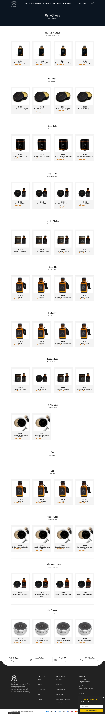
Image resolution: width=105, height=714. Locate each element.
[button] (18, 64)
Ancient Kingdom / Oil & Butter (63, 251)
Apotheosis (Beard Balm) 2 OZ (63, 109)
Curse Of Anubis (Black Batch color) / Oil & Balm (63, 204)
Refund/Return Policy (43, 692)
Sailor (63, 501)
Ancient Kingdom (85, 297)
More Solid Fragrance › (52, 613)
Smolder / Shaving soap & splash (20, 594)
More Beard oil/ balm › (52, 176)
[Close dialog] (103, 697)
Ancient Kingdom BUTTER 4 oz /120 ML (63, 157)
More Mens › (52, 455)
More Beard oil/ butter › (52, 224)
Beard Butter (59, 687)
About (39, 682)
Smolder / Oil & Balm (20, 204)
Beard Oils (59, 682)
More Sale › (52, 473)
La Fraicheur (42, 297)
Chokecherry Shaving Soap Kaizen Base (42, 547)
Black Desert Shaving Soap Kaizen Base (84, 547)
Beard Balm (59, 684)
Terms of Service (42, 687)
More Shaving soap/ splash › (52, 567)
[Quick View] (22, 53)
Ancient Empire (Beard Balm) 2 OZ (20, 109)
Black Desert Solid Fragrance (63, 640)
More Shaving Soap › (53, 519)
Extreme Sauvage (42, 501)
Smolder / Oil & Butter (20, 389)
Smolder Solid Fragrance (20, 640)
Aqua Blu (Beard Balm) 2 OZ (84, 109)
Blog (54, 4)
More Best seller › (52, 315)
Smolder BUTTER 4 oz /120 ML (20, 156)
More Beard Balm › (52, 81)
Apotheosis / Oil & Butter (85, 251)
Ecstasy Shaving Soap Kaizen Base (63, 547)
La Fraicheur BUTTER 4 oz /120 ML (42, 156)
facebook (81, 694)
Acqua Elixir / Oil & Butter (20, 251)
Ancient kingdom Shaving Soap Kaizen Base (20, 435)
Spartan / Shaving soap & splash (84, 594)
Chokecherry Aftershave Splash (41, 63)
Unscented (59, 702)
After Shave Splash (61, 689)
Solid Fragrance (47, 4)
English (11, 713)
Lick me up (20, 501)
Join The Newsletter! (91, 710)
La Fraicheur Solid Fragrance (41, 640)
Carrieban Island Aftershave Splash (63, 63)
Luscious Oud (85, 501)
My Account (41, 697)
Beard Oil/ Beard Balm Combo (63, 692)
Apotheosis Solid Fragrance (84, 640)
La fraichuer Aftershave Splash (85, 63)
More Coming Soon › (53, 407)
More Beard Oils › (52, 269)
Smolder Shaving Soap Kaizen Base (20, 547)
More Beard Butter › (52, 129)
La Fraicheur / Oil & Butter (63, 389)
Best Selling (59, 679)
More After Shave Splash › (52, 35)
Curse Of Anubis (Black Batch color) (63, 297)
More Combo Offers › (52, 361)
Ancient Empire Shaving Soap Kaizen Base (42, 435)
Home (25, 4)
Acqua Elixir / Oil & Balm (84, 204)
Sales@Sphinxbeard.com (86, 688)
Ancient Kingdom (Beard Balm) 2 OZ (41, 109)
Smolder (20, 297)
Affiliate (40, 684)
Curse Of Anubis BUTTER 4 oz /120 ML (85, 157)
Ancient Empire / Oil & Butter (42, 251)
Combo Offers (60, 4)
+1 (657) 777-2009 (84, 682)
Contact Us (40, 699)
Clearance (68, 4)
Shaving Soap (59, 694)
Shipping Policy (42, 689)
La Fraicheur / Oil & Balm (42, 204)
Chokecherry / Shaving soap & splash (42, 595)
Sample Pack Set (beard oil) (63, 699)
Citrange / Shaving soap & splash (63, 594)
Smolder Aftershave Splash (20, 63)
